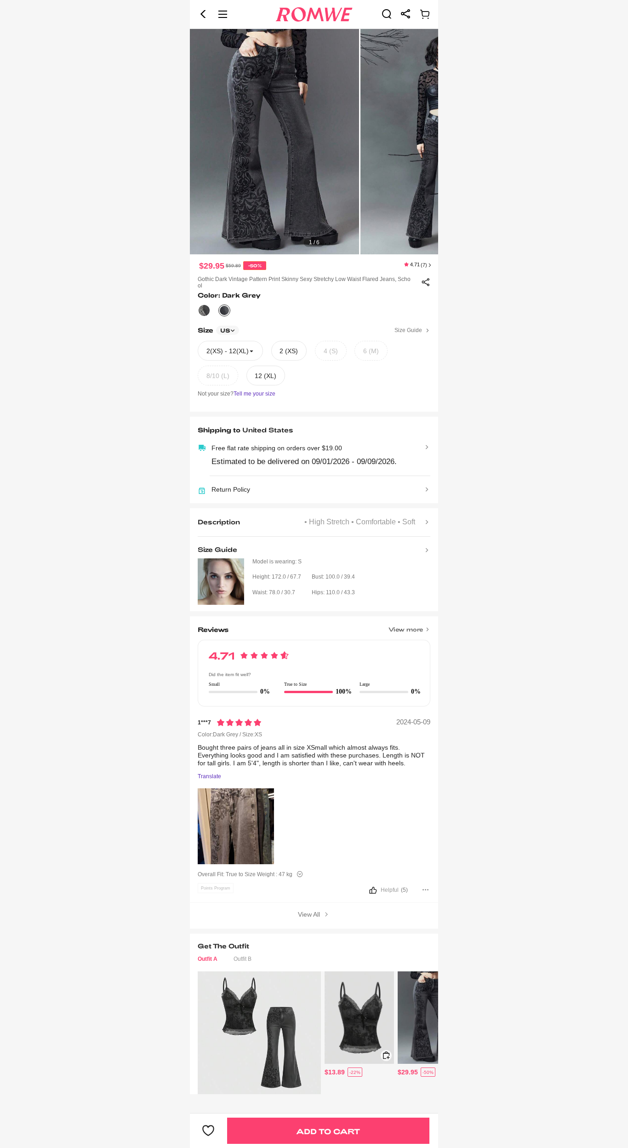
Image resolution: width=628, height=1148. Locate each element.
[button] (203, 14)
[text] (314, 141)
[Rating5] (239, 722)
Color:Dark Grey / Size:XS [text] (230, 734)
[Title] (314, 626)
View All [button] (310, 914)
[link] (386, 13)
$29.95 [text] (211, 266)
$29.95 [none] (408, 1072)
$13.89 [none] (335, 1072)
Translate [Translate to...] (209, 777)
